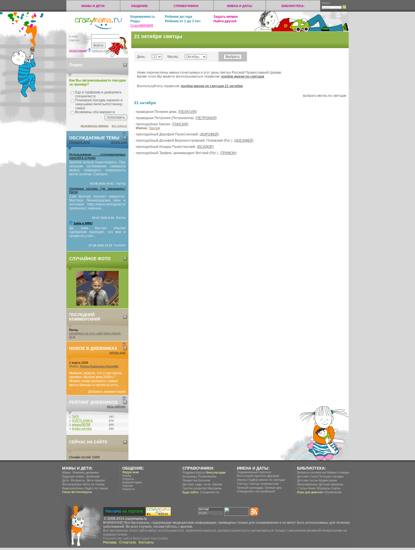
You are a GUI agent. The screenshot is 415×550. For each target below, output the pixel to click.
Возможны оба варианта (95, 112)
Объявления (333, 492)
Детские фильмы (331, 484)
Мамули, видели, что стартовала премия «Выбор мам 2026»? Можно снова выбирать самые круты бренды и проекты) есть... (95, 379)
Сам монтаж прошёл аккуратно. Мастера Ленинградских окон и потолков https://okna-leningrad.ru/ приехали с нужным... (97, 202)
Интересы (78, 480)
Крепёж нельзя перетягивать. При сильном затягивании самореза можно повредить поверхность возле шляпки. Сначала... (97, 168)
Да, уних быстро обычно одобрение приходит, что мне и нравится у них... (97, 232)
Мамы (66, 472)
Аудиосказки (328, 480)
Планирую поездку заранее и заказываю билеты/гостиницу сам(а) (99, 104)
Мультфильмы (307, 484)
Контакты (146, 542)
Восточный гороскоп (251, 475)
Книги (312, 488)
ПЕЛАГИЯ (187, 112)
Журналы (323, 488)
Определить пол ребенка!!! (256, 491)
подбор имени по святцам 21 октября (212, 86)
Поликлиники (207, 476)
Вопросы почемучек (311, 472)
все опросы (119, 125)
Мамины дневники (86, 472)
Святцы (242, 483)
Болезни (204, 480)
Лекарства (189, 480)
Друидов (273, 475)
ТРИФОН (228, 153)
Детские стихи (307, 476)
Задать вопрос (225, 17)
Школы (217, 484)
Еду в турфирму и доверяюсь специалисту (98, 94)
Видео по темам (96, 488)
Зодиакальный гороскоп (254, 472)
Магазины (214, 488)
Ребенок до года (178, 17)
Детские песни (307, 480)
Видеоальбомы (73, 488)
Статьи (302, 488)
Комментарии (132, 482)
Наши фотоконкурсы (77, 492)
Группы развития (194, 488)
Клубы (126, 475)
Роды (135, 21)
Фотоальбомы (72, 484)
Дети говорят (96, 480)
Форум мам (130, 472)
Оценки (127, 485)
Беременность (142, 17)
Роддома (188, 472)
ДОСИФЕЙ (243, 141)
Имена (241, 479)
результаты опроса (94, 125)
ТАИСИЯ (180, 124)
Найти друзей (224, 21)
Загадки (337, 476)
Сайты (335, 488)
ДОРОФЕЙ (209, 134)
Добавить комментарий (107, 392)
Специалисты (209, 492)
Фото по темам (93, 484)
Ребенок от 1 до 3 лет (183, 21)
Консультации (216, 472)
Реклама (110, 542)
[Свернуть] (125, 65)
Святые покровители (264, 483)
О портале (127, 542)
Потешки (324, 476)
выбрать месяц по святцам (324, 96)
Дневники (93, 476)
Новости (128, 489)
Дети (65, 480)
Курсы (200, 472)
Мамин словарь (338, 472)
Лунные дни (273, 487)
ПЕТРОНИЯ (206, 118)
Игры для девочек (310, 492)
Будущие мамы (73, 476)
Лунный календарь (250, 487)
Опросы (128, 479)
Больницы (189, 476)
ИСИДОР (205, 147)
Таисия (154, 128)
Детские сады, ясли (196, 484)
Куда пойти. (190, 492)
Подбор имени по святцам (266, 479)
